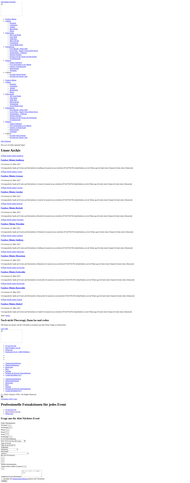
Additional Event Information (11, 477)
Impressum (9, 367)
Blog (7, 369)
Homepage (5, 437)
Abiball (12, 27)
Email (3, 432)
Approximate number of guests (12, 466)
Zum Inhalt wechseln (8, 2)
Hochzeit (13, 23)
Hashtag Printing (15, 55)
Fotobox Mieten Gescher (12, 192)
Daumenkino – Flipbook (18, 53)
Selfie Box (13, 39)
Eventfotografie (15, 59)
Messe (12, 31)
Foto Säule (13, 37)
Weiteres (8, 61)
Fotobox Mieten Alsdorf (11, 304)
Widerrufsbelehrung (12, 365)
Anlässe (8, 21)
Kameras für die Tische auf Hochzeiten (23, 57)
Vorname (4, 425)
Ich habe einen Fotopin (18, 74)
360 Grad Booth (15, 35)
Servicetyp (4, 451)
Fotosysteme (9, 33)
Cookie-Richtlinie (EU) (13, 375)
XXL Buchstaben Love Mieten (20, 64)
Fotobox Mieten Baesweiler (13, 288)
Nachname (5, 427)
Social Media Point (16, 45)
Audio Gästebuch (16, 63)
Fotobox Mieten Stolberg (12, 240)
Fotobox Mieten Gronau (12, 176)
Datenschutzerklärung (13, 363)
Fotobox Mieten (10, 19)
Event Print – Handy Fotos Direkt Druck (24, 51)
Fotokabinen (14, 43)
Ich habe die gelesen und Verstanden (24, 479)
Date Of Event (6, 441)
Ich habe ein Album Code (18, 76)
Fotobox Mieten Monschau (13, 256)
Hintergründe (14, 68)
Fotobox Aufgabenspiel (18, 66)
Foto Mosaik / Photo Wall (18, 49)
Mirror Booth (14, 41)
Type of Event (6, 443)
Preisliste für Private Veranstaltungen (18, 373)
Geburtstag (13, 25)
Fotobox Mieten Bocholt (12, 208)
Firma (3, 434)
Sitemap (8, 371)
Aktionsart (4, 447)
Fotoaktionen (9, 47)
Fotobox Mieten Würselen (12, 224)
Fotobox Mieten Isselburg (12, 160)
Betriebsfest (14, 29)
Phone (3, 430)
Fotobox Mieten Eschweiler (13, 272)
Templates (13, 70)
